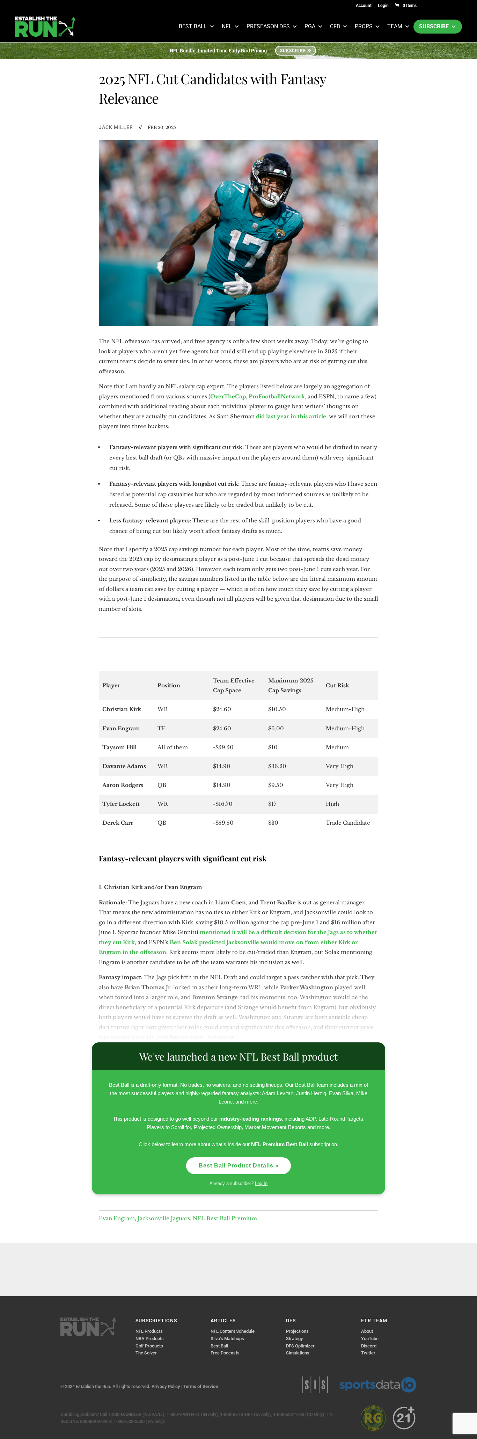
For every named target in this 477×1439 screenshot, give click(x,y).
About (367, 1331)
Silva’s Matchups (227, 1338)
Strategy (294, 1338)
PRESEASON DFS (268, 26)
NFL (227, 26)
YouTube (370, 1338)
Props (364, 26)
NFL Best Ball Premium (225, 1218)
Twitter (368, 1352)
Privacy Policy (166, 1386)
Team (394, 26)
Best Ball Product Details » (239, 1166)
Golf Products (149, 1345)
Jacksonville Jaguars (164, 1218)
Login (383, 5)
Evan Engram (117, 1218)
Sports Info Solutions (315, 1384)
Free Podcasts (225, 1352)
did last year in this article (291, 416)
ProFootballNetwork (277, 396)
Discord (368, 1345)
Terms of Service (200, 1386)
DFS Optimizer (300, 1345)
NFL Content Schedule (233, 1331)
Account (364, 5)
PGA (309, 26)
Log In (261, 1183)
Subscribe (434, 26)
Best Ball (193, 26)
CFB (335, 26)
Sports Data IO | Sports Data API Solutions (378, 1385)
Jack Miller (116, 127)
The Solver (146, 1352)
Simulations (297, 1352)
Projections (297, 1331)
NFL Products (149, 1331)
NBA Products (149, 1338)
